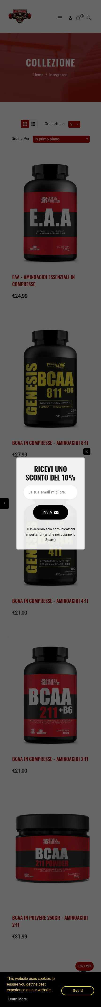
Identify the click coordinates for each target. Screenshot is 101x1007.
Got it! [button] (78, 990)
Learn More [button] (17, 999)
